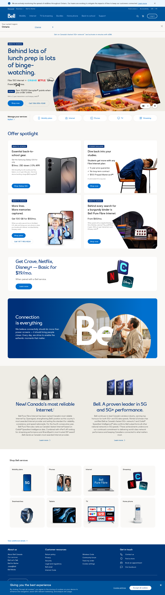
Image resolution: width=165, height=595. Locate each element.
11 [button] (119, 426)
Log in (152, 16)
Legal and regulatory (53, 564)
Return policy (50, 554)
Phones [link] (52, 469)
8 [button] (63, 426)
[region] (82, 588)
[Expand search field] (137, 16)
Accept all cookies (140, 588)
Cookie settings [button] (88, 564)
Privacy (48, 557)
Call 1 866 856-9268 (37, 103)
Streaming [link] (127, 469)
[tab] (143, 105)
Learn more (142, 3)
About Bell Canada (15, 554)
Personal (11, 9)
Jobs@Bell (12, 566)
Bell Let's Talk (13, 560)
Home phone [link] (128, 501)
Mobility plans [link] (17, 469)
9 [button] (74, 431)
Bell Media (12, 569)
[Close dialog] (160, 585)
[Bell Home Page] (12, 16)
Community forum (89, 557)
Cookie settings (119, 588)
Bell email (48, 567)
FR (156, 9)
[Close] (154, 3)
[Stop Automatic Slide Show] (154, 105)
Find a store (132, 9)
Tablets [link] (52, 501)
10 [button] (134, 420)
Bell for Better (30, 9)
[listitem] (27, 481)
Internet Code (50, 570)
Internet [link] (89, 469)
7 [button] (53, 409)
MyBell (10, 119)
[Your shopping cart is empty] (143, 16)
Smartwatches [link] (17, 501)
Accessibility (144, 9)
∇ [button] (38, 95)
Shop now (16, 103)
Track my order (88, 561)
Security (48, 561)
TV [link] (87, 501)
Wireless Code (88, 554)
